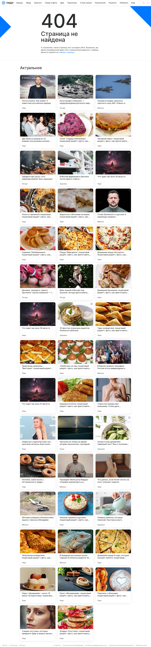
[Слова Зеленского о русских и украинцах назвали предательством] (113, 206)
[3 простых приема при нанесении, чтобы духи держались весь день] (113, 396)
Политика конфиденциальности (96, 645)
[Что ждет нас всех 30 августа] (113, 168)
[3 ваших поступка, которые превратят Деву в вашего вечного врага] (37, 623)
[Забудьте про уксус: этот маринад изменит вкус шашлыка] (37, 168)
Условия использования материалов (121, 645)
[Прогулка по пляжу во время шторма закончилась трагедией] (75, 433)
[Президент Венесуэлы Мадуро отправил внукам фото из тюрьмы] (75, 471)
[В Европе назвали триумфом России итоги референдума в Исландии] (113, 358)
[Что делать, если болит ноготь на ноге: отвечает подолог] (113, 471)
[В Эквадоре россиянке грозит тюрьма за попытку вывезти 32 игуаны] (75, 547)
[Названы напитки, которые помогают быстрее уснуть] (113, 509)
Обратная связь (141, 645)
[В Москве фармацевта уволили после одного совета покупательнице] (75, 168)
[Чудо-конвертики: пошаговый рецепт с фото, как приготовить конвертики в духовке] (113, 320)
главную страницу (66, 52)
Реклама (22, 645)
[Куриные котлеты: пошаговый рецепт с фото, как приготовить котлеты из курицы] (75, 396)
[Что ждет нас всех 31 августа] (37, 396)
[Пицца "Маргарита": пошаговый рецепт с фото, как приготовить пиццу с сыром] (75, 244)
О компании (13, 645)
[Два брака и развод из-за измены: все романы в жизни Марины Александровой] (37, 130)
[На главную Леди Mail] (9, 3)
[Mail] (3, 3)
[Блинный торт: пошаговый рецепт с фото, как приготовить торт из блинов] (113, 623)
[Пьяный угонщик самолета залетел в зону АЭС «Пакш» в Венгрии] (113, 92)
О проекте (57, 645)
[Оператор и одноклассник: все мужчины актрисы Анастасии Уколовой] (37, 433)
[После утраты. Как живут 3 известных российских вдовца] (37, 92)
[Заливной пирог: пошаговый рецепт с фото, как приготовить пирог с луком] (113, 130)
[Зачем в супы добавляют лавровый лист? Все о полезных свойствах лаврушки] (113, 433)
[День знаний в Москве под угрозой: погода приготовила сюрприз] (75, 282)
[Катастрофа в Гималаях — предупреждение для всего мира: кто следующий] (75, 92)
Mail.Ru (4, 645)
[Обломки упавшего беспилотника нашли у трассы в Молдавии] (37, 509)
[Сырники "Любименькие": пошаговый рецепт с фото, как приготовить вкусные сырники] (37, 244)
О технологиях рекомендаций (73, 645)
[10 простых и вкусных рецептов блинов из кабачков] (75, 320)
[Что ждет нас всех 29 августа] (37, 320)
